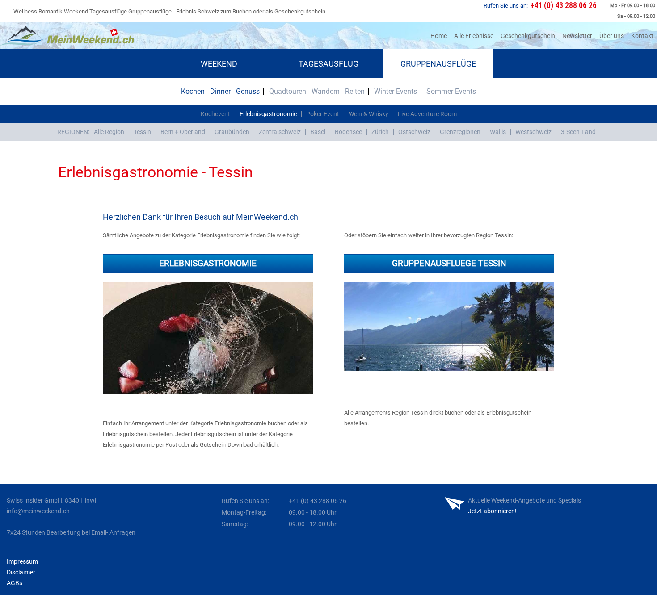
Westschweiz (533, 131)
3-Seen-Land (578, 131)
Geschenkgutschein (528, 35)
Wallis (498, 131)
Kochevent (215, 113)
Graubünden (232, 131)
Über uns (611, 35)
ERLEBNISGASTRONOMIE (208, 263)
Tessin (142, 131)
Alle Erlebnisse (473, 35)
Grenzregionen (460, 131)
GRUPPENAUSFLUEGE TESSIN (449, 263)
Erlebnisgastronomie (268, 113)
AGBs (14, 583)
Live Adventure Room (427, 113)
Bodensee (348, 131)
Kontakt (642, 35)
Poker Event (322, 113)
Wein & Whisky (368, 113)
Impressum (22, 561)
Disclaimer (21, 572)
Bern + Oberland (182, 131)
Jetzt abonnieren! (492, 511)
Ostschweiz (414, 131)
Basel (317, 131)
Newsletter (577, 35)
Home (440, 35)
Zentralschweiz (280, 131)
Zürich (380, 131)
